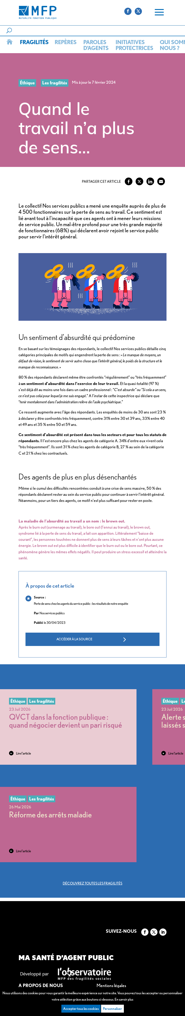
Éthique (27, 82)
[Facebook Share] (128, 181)
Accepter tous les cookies (81, 1009)
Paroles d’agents (95, 45)
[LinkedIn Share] (150, 181)
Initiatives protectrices (133, 45)
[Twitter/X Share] (139, 181)
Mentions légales (111, 985)
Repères (65, 42)
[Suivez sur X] (153, 932)
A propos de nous (40, 985)
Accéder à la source (74, 639)
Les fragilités (54, 82)
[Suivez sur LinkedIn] (162, 932)
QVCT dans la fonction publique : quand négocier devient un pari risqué (65, 720)
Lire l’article (23, 753)
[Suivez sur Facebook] (144, 932)
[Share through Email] (161, 181)
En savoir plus (124, 999)
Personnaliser (112, 1009)
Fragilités (33, 42)
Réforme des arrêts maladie (50, 814)
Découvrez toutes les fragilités (92, 883)
